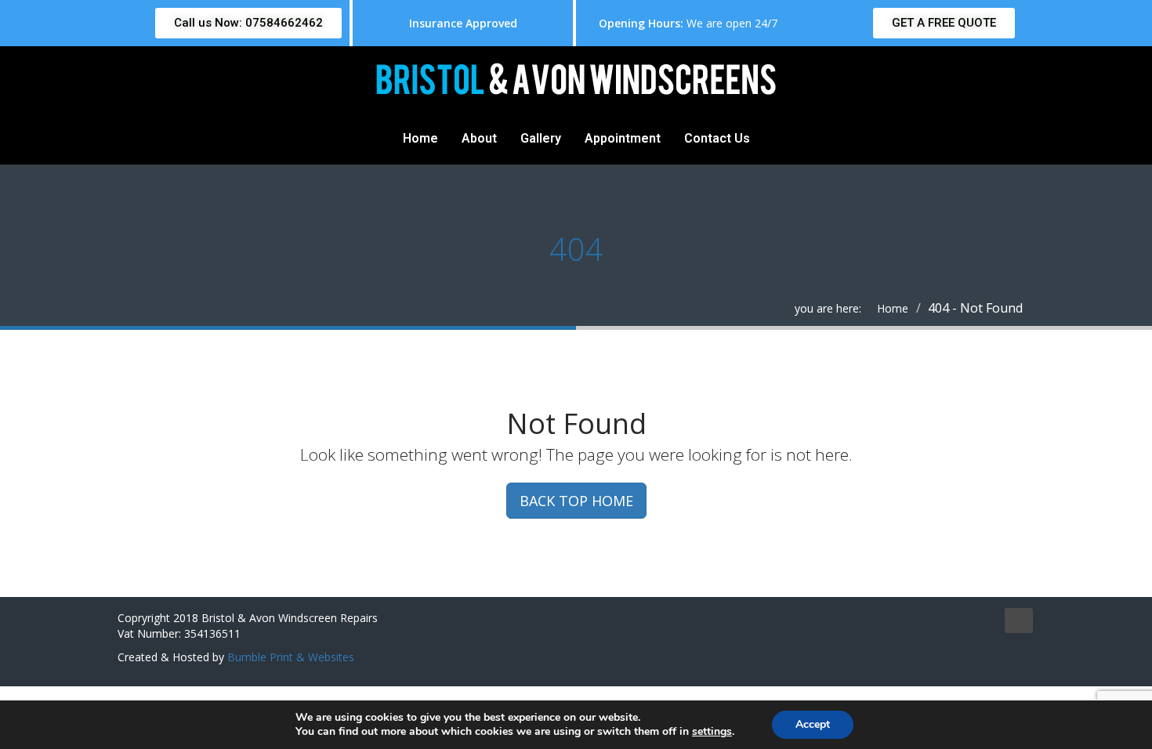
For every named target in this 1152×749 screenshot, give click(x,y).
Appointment (623, 138)
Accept (812, 724)
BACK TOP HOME (576, 500)
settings (712, 732)
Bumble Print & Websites (290, 656)
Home (420, 138)
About (479, 138)
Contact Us (717, 138)
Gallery (540, 138)
